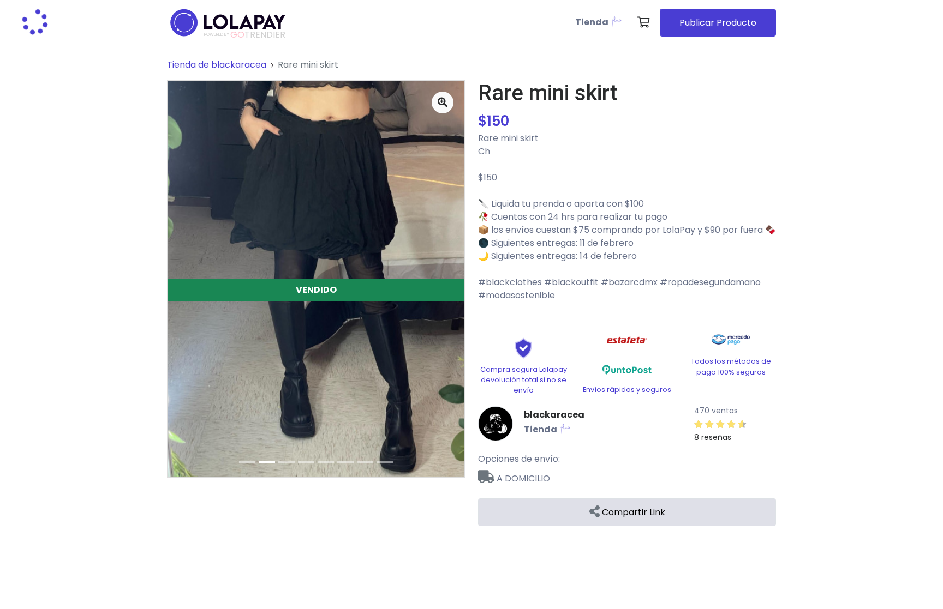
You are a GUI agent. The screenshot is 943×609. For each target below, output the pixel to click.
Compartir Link (632, 512)
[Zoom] (442, 102)
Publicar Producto (717, 22)
